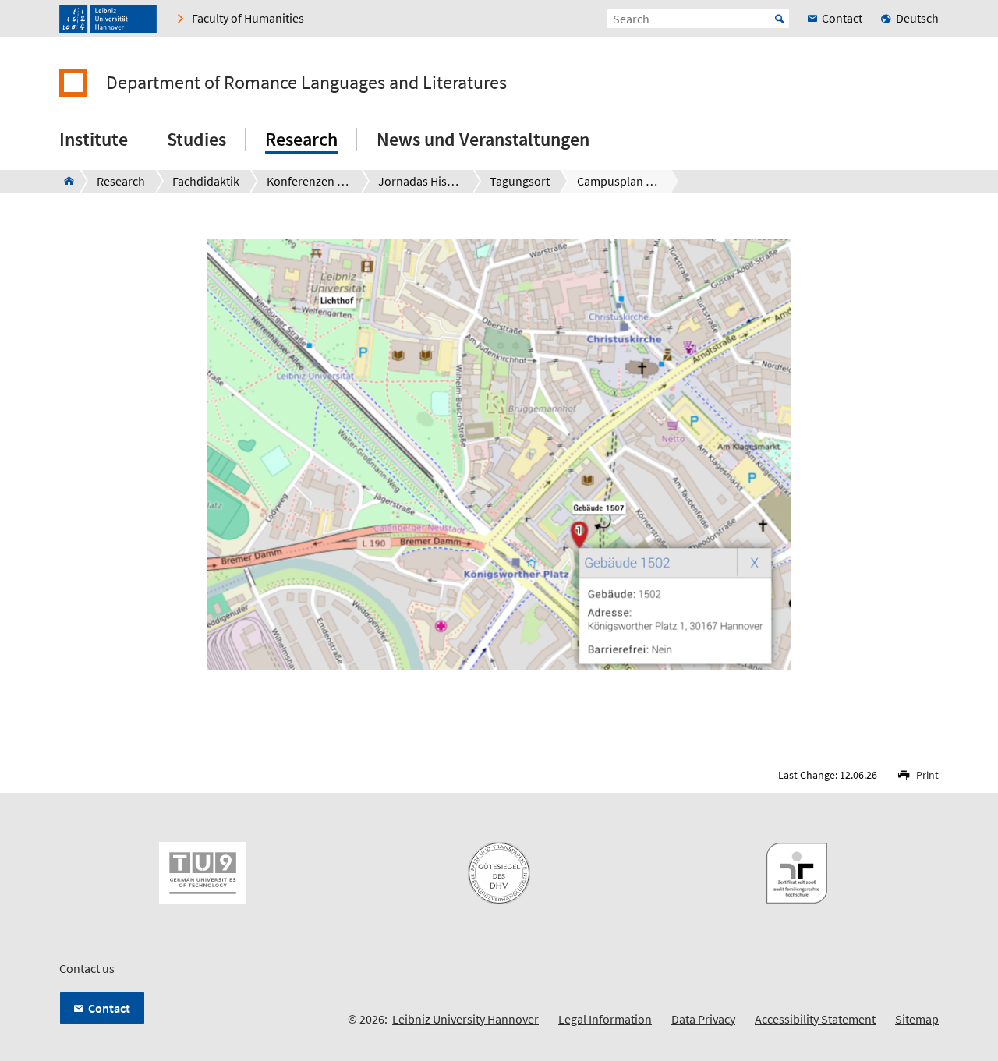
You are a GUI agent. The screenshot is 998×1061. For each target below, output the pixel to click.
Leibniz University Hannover (465, 1019)
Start (779, 18)
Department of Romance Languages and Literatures (306, 82)
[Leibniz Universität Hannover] (108, 19)
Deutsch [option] (917, 18)
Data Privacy (703, 1019)
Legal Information (605, 1019)
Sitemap (917, 1019)
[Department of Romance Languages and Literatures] (64, 181)
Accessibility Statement (815, 1019)
